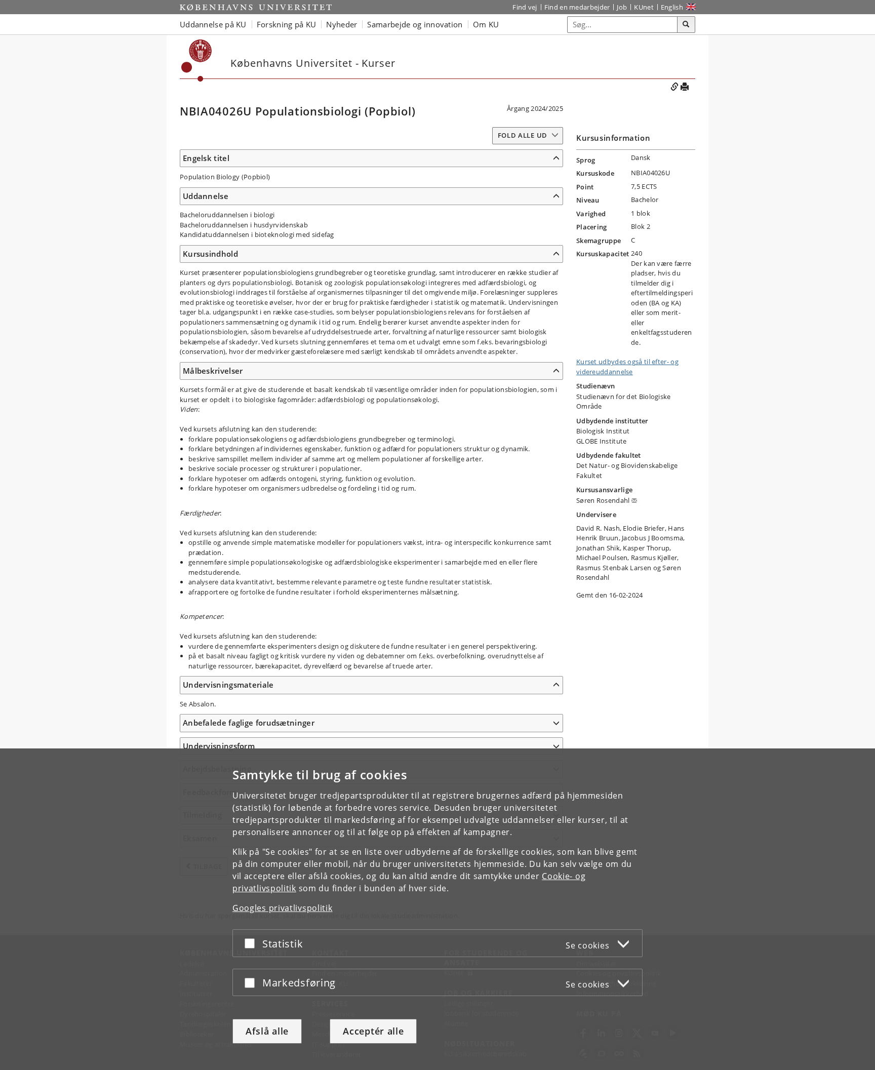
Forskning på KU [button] (286, 24)
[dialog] (437, 909)
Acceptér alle (373, 1031)
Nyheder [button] (341, 24)
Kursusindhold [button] (210, 254)
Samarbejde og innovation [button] (414, 24)
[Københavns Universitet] (256, 7)
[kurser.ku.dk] (196, 60)
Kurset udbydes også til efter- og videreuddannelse (627, 366)
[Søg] (686, 24)
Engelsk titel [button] (206, 158)
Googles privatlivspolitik (282, 908)
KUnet (644, 7)
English (672, 7)
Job (622, 7)
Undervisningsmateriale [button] (228, 685)
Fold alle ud (522, 135)
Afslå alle (267, 1031)
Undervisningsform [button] (219, 746)
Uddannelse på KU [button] (213, 24)
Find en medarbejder (577, 7)
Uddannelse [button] (205, 196)
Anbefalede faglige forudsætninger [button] (248, 723)
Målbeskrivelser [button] (213, 371)
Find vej (524, 7)
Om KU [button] (486, 24)
